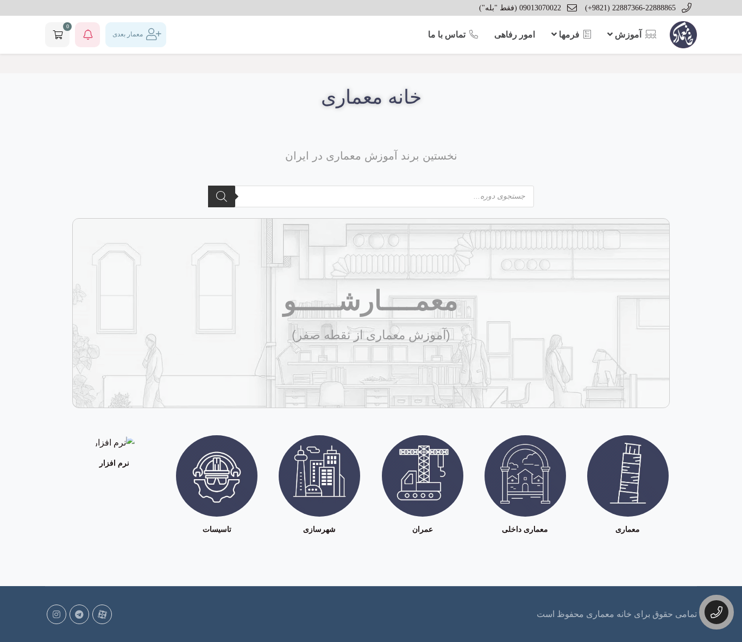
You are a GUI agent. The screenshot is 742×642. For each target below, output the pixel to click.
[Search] (221, 196)
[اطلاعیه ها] (87, 34)
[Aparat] (102, 614)
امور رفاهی (514, 34)
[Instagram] (56, 614)
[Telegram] (79, 614)
